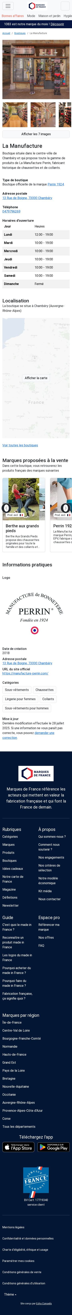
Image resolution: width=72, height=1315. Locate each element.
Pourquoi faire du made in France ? (14, 983)
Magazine (9, 889)
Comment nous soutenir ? (49, 847)
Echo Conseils (44, 1303)
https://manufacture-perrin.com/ (25, 673)
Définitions (9, 897)
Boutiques (20, 33)
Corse (6, 1119)
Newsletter (10, 905)
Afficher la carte (36, 378)
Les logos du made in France (17, 957)
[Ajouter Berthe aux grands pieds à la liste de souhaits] (39, 484)
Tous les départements (18, 1127)
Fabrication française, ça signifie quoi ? (17, 996)
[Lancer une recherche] (65, 6)
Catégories (10, 837)
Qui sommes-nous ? (52, 837)
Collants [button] (48, 699)
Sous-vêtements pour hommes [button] (27, 708)
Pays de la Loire (13, 1070)
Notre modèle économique (48, 880)
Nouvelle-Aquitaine (15, 1086)
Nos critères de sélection (49, 868)
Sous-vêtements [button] (17, 690)
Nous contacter (49, 899)
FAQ (41, 945)
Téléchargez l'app (36, 1137)
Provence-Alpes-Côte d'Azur (22, 1111)
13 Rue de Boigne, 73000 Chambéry (27, 198)
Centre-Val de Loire (16, 1030)
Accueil (6, 33)
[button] (36, 1261)
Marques (8, 845)
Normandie (9, 1046)
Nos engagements (51, 857)
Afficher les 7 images (36, 134)
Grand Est (9, 1062)
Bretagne (8, 1078)
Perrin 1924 (56, 184)
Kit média (45, 891)
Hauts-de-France (14, 1054)
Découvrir (57, 24)
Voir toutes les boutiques (20, 445)
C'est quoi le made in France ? (16, 927)
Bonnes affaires (13, 16)
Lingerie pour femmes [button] (20, 699)
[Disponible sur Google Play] (54, 1147)
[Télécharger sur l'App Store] (18, 1147)
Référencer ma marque (48, 927)
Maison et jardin (49, 16)
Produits (8, 853)
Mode (31, 16)
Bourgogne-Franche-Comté (21, 1038)
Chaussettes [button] (45, 690)
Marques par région (20, 1015)
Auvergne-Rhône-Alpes (18, 1103)
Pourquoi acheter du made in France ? (16, 970)
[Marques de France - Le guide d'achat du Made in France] (37, 6)
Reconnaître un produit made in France (13, 942)
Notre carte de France (12, 879)
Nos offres (46, 937)
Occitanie (9, 1095)
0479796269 (11, 211)
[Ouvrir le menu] (8, 6)
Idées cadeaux (12, 869)
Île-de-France (12, 1022)
